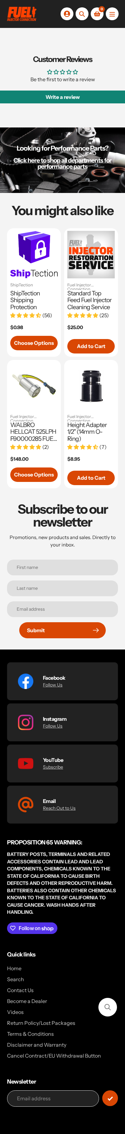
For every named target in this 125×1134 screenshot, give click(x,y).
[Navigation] (112, 13)
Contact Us (20, 990)
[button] (107, 1007)
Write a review (63, 97)
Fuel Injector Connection (79, 286)
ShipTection (21, 285)
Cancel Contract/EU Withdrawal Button (54, 1055)
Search (15, 979)
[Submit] (110, 1098)
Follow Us (53, 685)
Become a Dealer (27, 1001)
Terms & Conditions (30, 1034)
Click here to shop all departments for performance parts (62, 163)
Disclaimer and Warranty (36, 1045)
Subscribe (53, 767)
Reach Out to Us (59, 808)
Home (14, 968)
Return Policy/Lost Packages (41, 1023)
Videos (15, 1012)
